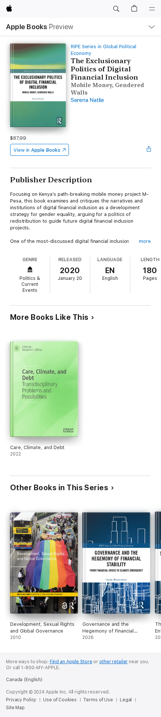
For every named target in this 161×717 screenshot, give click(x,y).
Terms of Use (98, 699)
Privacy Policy (21, 699)
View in (36, 150)
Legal (126, 699)
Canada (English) (24, 679)
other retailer (113, 661)
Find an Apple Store (71, 661)
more (145, 241)
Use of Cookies (59, 699)
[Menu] (152, 9)
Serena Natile (87, 100)
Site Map (15, 707)
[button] (116, 9)
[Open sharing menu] (148, 149)
